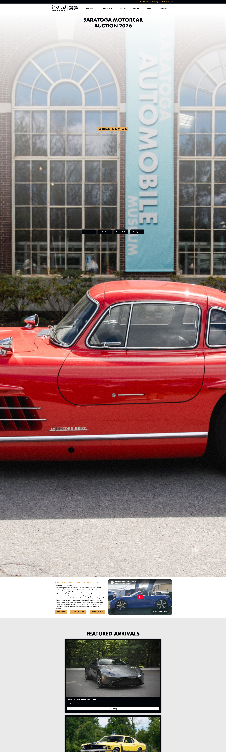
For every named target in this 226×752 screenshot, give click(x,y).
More (150, 8)
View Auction (88, 232)
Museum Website (168, 2)
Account (164, 8)
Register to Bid (107, 8)
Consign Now (137, 232)
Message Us (155, 2)
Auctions (90, 8)
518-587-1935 (145, 2)
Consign (123, 8)
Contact (136, 8)
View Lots (105, 232)
